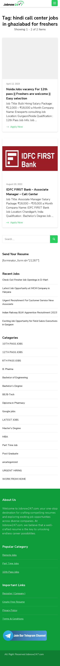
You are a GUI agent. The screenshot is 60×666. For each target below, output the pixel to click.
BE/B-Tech (8, 394)
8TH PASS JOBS (11, 360)
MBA (5, 436)
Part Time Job (10, 445)
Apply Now (16, 126)
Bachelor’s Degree (12, 386)
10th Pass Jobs (10, 572)
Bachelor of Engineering (15, 377)
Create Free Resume (13, 602)
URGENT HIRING (12, 470)
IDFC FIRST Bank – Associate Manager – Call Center (27, 191)
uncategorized (10, 462)
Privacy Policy (9, 610)
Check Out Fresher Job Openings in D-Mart (25, 280)
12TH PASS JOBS (12, 352)
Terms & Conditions (13, 619)
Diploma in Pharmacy (13, 403)
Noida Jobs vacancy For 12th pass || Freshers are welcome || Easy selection (28, 93)
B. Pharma (7, 369)
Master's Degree (11, 428)
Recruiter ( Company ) (13, 593)
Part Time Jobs (10, 563)
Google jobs (8, 411)
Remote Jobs (9, 555)
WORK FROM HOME (14, 479)
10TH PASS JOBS (12, 343)
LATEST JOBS (10, 420)
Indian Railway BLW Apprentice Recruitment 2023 (29, 312)
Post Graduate (10, 453)
